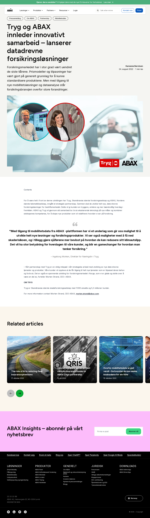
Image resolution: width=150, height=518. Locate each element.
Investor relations (69, 479)
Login (75, 10)
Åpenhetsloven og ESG (99, 482)
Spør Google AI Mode (113, 455)
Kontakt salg (29, 455)
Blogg (65, 484)
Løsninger (24, 10)
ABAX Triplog (39, 480)
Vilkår (93, 472)
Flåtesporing (11, 472)
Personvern (95, 469)
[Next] (19, 393)
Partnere (50, 10)
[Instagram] (25, 511)
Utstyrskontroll (12, 477)
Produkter (37, 10)
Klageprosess (96, 477)
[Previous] (11, 393)
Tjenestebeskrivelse (98, 485)
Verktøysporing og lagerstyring (17, 480)
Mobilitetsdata (12, 475)
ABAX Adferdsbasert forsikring (45, 472)
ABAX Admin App (125, 469)
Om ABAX (66, 469)
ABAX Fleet (39, 469)
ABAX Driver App (125, 472)
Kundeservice (13, 455)
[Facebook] (8, 511)
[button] (140, 498)
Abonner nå (133, 431)
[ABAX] (10, 9)
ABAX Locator (39, 477)
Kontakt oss (128, 10)
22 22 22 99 (12, 496)
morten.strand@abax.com (87, 293)
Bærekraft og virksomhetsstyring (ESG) (74, 473)
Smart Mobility (12, 469)
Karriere (66, 476)
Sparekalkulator (134, 455)
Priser (139, 10)
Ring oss (59, 455)
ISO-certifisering (97, 480)
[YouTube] (19, 511)
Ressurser (63, 10)
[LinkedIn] (14, 511)
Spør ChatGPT (74, 455)
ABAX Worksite (40, 475)
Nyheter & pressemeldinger (72, 481)
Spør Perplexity (92, 455)
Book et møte (45, 455)
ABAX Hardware (40, 482)
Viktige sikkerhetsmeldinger (101, 475)
